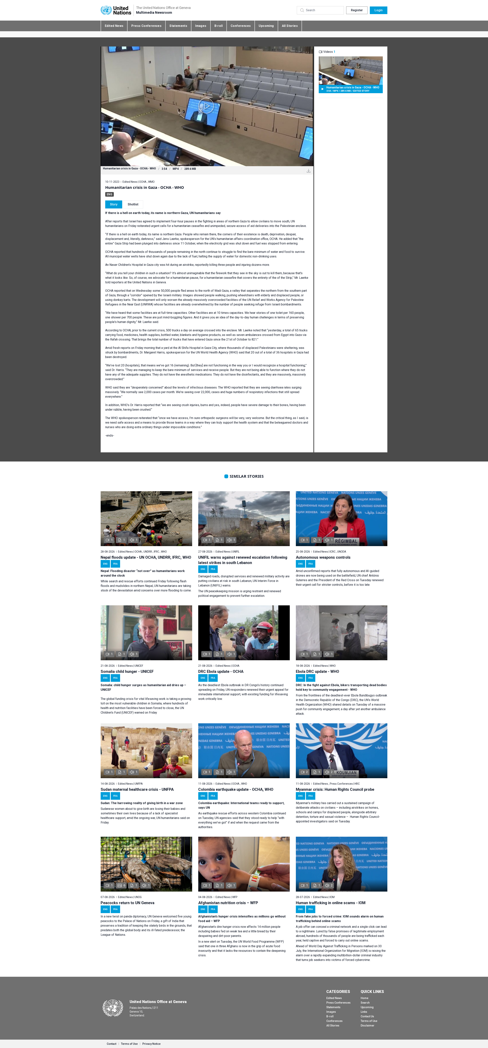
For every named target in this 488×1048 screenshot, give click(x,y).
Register (357, 10)
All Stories (290, 26)
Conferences (241, 26)
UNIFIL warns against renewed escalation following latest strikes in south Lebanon (242, 560)
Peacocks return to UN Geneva (127, 903)
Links (364, 1011)
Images (200, 26)
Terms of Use (369, 1020)
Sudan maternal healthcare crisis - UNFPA (137, 789)
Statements (178, 26)
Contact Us (367, 1016)
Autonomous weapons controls (323, 557)
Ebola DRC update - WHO (317, 671)
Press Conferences (146, 26)
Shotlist (133, 204)
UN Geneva (155, 916)
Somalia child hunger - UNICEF (127, 671)
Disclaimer (367, 1025)
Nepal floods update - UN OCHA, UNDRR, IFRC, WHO (146, 557)
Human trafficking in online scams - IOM (330, 903)
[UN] (116, 10)
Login (379, 10)
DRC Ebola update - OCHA (220, 671)
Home (364, 998)
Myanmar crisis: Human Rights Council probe (335, 789)
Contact (111, 1043)
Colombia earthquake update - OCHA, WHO (235, 789)
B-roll (218, 26)
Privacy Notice (151, 1043)
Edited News (114, 26)
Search (365, 1002)
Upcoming (266, 26)
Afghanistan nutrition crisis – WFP (228, 903)
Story (113, 204)
